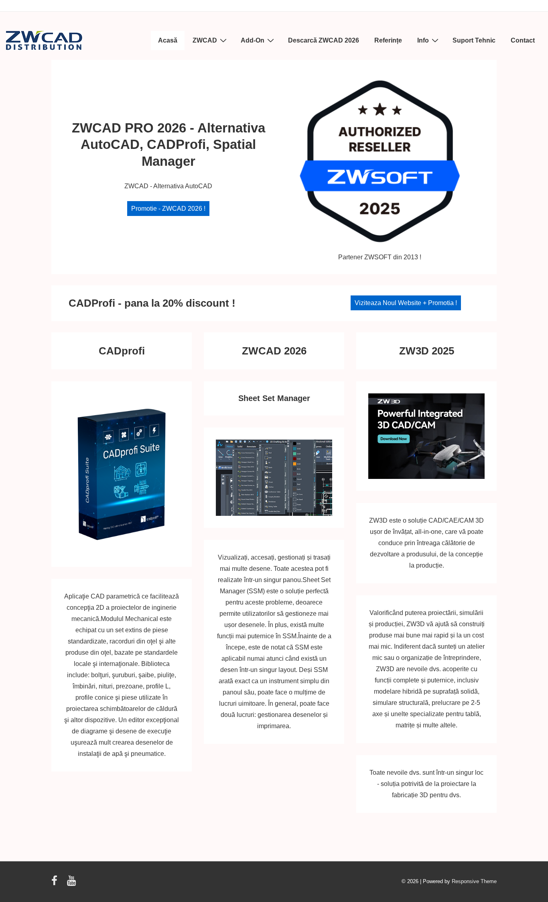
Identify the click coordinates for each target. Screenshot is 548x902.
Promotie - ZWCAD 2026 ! (168, 208)
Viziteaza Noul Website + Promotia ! (406, 302)
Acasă (167, 40)
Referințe (388, 40)
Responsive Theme (474, 881)
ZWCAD (205, 40)
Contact (523, 40)
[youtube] (72, 883)
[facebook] (56, 883)
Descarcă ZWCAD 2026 (323, 40)
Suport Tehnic (474, 40)
